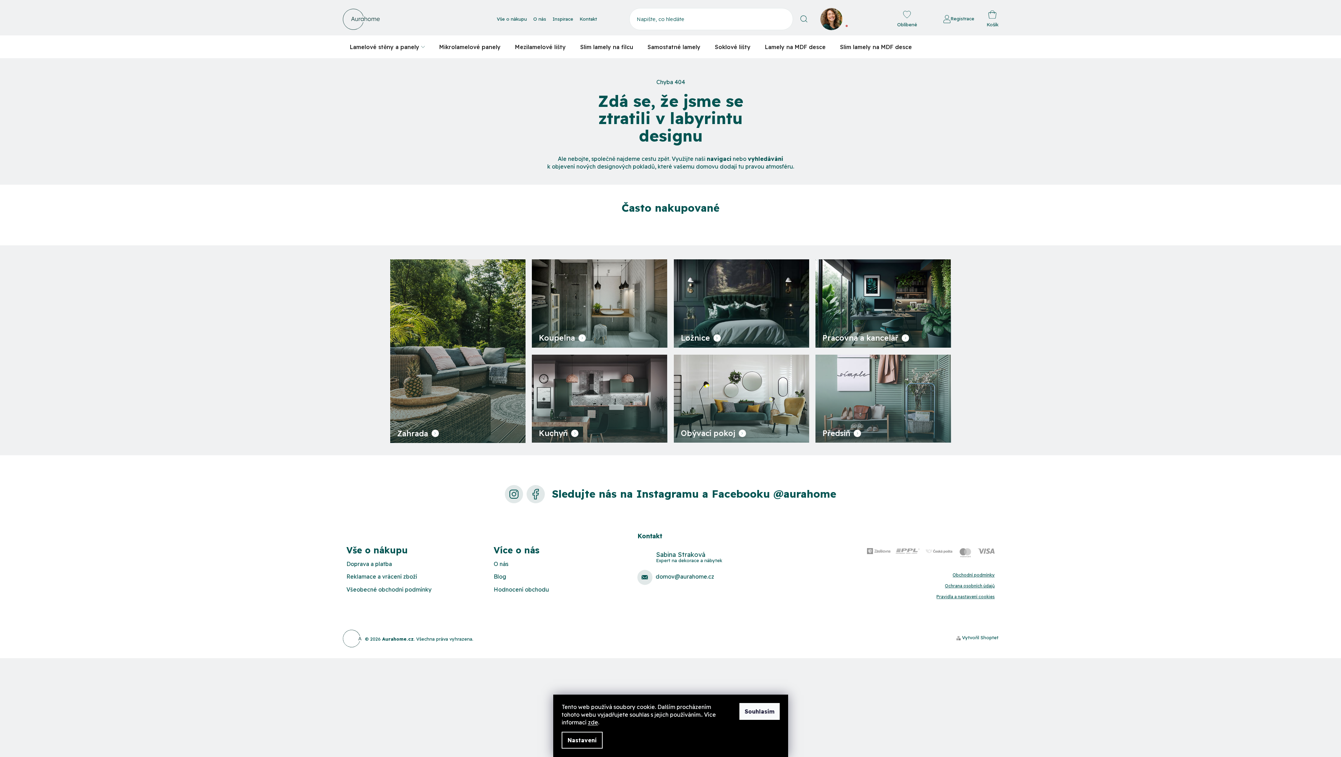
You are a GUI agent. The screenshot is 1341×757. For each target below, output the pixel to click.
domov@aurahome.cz (685, 576)
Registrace (962, 18)
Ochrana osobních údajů (970, 585)
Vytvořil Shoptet (980, 637)
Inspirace (563, 19)
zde (593, 722)
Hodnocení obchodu (521, 589)
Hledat (804, 19)
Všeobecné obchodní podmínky (389, 589)
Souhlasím (759, 711)
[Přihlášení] (924, 19)
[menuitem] (387, 46)
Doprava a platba (369, 563)
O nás (539, 19)
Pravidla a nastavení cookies (965, 596)
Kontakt (588, 19)
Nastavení (582, 740)
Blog (500, 576)
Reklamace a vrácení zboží (381, 576)
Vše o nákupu (512, 19)
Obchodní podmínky (974, 575)
